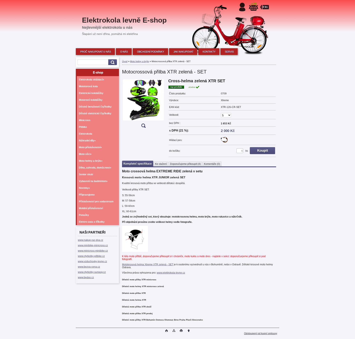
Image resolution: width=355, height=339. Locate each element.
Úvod (124, 61)
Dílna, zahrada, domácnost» (95, 167)
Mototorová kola (88, 86)
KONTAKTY (209, 51)
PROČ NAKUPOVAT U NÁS (95, 51)
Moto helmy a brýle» (91, 160)
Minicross (84, 120)
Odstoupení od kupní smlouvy (260, 333)
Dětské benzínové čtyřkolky (95, 106)
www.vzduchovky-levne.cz (92, 261)
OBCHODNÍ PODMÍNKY (150, 51)
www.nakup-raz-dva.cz (90, 240)
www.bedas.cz (86, 277)
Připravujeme (87, 194)
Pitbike (83, 127)
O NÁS (124, 51)
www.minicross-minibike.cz (93, 250)
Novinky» (84, 188)
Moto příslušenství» (90, 147)
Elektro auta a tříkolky (92, 221)
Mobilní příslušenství (91, 208)
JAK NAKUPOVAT (183, 51)
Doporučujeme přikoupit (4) (185, 164)
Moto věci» (85, 154)
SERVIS (229, 51)
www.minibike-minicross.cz (93, 245)
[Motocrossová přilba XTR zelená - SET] (143, 105)
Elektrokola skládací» (91, 79)
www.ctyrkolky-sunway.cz (92, 272)
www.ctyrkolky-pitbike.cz (91, 256)
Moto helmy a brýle (139, 61)
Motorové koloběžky (91, 99)
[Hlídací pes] (224, 141)
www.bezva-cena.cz (89, 266)
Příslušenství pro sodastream (96, 201)
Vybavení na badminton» (93, 181)
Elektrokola (85, 133)
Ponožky (84, 215)
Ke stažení (161, 164)
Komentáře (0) (212, 164)
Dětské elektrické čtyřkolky (95, 113)
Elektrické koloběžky (91, 93)
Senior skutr (86, 174)
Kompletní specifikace (137, 163)
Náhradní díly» (87, 140)
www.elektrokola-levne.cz (171, 272)
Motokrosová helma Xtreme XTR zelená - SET (147, 264)
